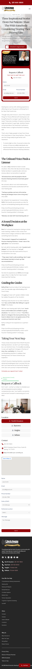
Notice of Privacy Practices (8, 654)
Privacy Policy (5, 651)
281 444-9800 (17, 2)
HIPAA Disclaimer (6, 657)
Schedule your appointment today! (11, 371)
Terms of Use (5, 660)
